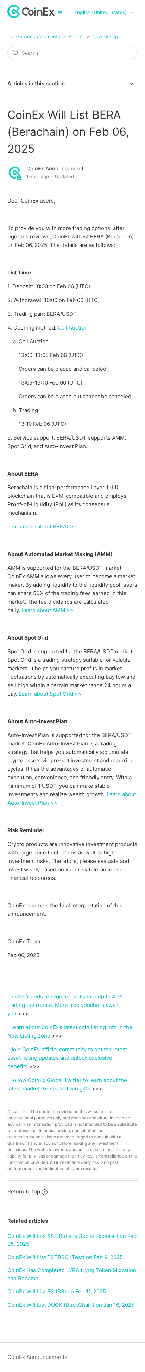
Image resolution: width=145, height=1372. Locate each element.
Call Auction (73, 327)
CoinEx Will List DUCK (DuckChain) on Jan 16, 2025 (70, 1304)
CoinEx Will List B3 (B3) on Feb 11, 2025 (56, 1291)
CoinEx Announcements (33, 36)
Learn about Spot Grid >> (50, 693)
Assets (76, 36)
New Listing (105, 36)
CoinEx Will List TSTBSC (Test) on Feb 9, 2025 (65, 1257)
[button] (60, 12)
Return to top (23, 1191)
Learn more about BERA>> (40, 526)
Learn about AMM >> (47, 610)
